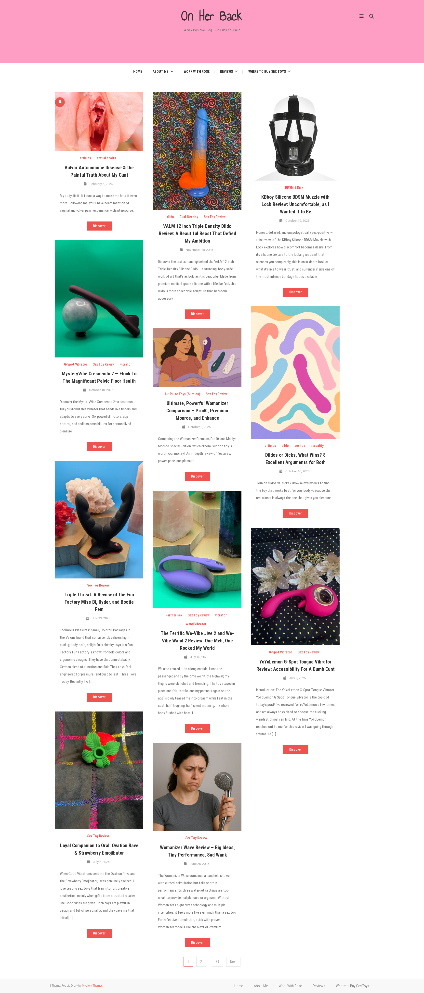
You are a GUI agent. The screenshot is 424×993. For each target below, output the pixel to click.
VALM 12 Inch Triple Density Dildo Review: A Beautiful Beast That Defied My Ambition (197, 233)
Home (137, 72)
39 (217, 962)
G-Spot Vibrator (75, 364)
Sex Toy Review (214, 217)
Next (233, 962)
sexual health (106, 158)
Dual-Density (189, 217)
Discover (99, 226)
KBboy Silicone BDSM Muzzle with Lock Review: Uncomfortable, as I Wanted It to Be (295, 204)
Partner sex (173, 615)
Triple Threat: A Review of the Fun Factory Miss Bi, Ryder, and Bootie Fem (99, 602)
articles (85, 158)
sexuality (317, 446)
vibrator (126, 364)
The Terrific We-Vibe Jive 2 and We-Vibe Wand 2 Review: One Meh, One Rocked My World (197, 640)
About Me (160, 72)
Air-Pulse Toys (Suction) (182, 394)
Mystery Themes (92, 985)
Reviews (226, 72)
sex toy (299, 446)
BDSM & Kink (294, 187)
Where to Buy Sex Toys (267, 72)
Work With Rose (197, 72)
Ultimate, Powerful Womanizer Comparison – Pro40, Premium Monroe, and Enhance (197, 410)
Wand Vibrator (196, 624)
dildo (170, 217)
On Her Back (212, 15)
